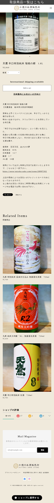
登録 (42, 450)
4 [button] (29, 56)
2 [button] (26, 56)
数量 (4, 73)
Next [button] (50, 33)
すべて (8, 416)
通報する (19, 195)
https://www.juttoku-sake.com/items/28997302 (25, 171)
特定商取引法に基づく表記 (32, 472)
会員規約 (46, 472)
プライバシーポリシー (13, 472)
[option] (27, 33)
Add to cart (27, 88)
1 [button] (24, 56)
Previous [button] (4, 33)
